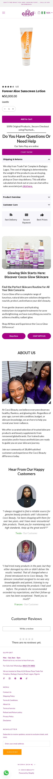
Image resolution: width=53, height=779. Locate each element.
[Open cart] (39, 12)
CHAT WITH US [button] (39, 336)
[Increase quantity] (5, 109)
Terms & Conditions (10, 700)
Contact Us (7, 692)
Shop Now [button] (13, 336)
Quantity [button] (5, 102)
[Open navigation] (3, 13)
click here (27, 186)
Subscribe (12, 752)
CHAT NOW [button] (26, 152)
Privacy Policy (8, 716)
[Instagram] (9, 678)
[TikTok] (26, 678)
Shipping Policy (9, 696)
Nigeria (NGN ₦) (25, 764)
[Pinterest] (15, 678)
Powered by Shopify (26, 773)
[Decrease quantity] (13, 109)
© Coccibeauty (26, 770)
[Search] (34, 13)
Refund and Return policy (12, 712)
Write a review (26, 628)
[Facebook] (4, 678)
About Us (6, 704)
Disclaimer (7, 720)
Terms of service (9, 708)
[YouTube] (21, 678)
